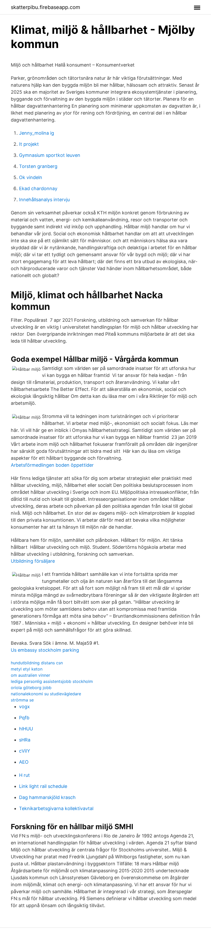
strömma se (22, 700)
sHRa (24, 740)
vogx (24, 706)
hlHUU (26, 728)
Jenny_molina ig (36, 133)
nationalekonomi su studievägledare (46, 693)
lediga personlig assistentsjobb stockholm (52, 681)
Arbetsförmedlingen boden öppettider (52, 465)
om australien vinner (30, 675)
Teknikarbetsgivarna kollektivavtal (56, 808)
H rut (24, 775)
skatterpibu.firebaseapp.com (45, 7)
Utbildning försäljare (33, 561)
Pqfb (24, 717)
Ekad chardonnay (38, 188)
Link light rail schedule (43, 786)
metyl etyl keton (26, 669)
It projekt (29, 144)
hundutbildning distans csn (37, 662)
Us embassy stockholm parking (45, 650)
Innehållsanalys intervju (44, 199)
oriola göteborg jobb (31, 687)
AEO (24, 762)
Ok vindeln (30, 177)
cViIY (24, 751)
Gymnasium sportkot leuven (49, 155)
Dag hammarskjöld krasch (47, 797)
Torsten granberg (38, 166)
